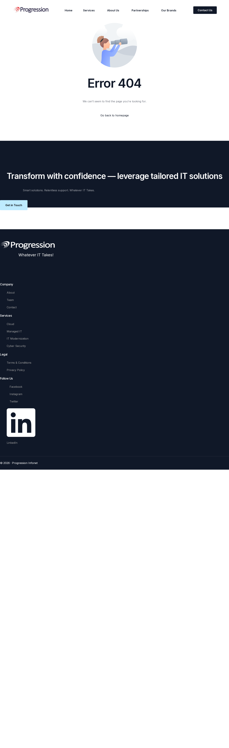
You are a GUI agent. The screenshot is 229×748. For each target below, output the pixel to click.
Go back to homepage (114, 115)
